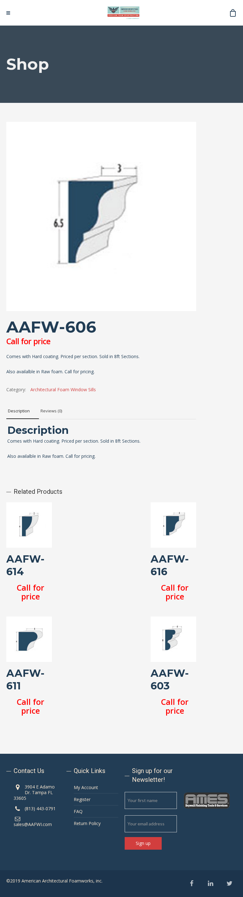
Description (19, 411)
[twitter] (229, 883)
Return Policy (87, 823)
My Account (86, 787)
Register (82, 799)
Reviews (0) (51, 411)
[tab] (22, 411)
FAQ (78, 811)
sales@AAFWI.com (33, 824)
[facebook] (191, 883)
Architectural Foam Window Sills (63, 389)
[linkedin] (210, 883)
